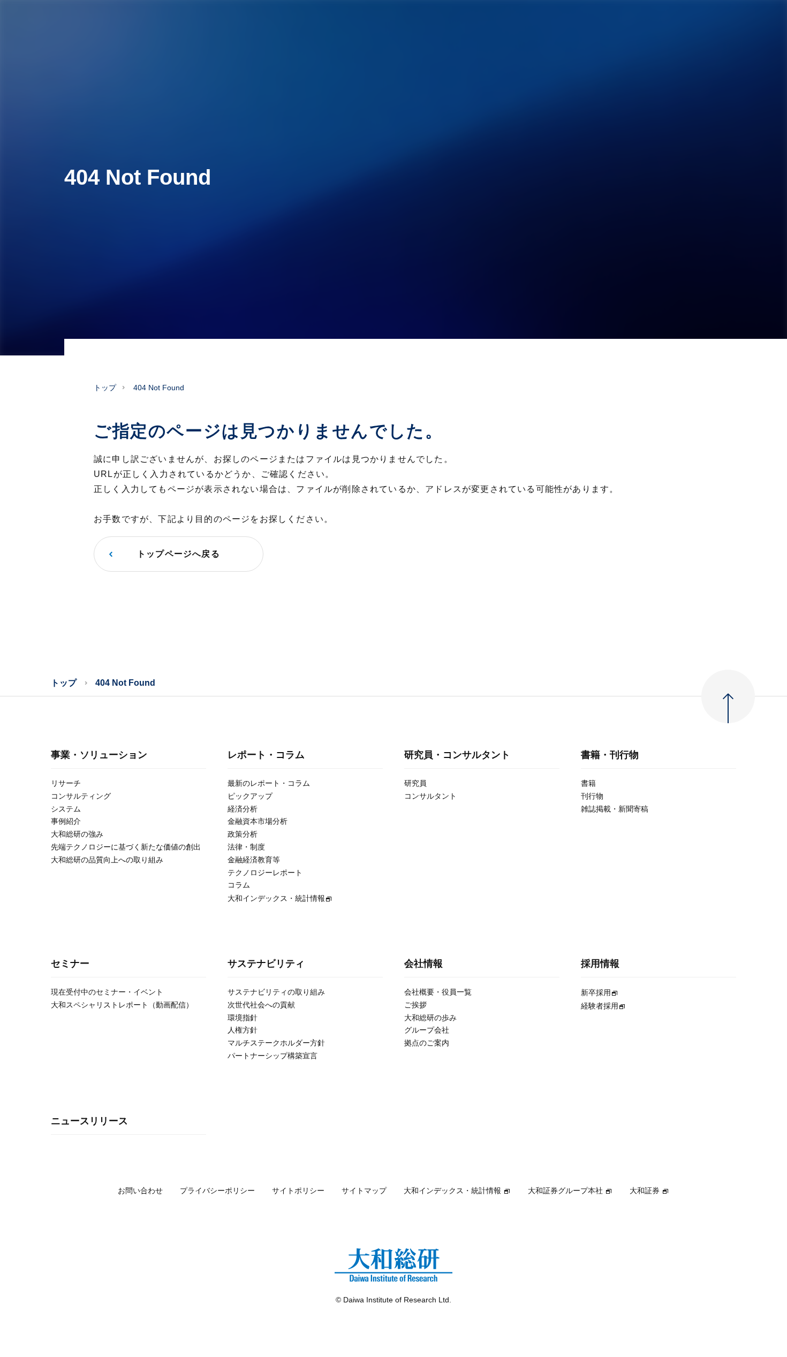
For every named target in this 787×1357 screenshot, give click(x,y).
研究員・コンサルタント (457, 755)
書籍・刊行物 (610, 755)
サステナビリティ (266, 964)
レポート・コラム (266, 755)
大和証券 (645, 1190)
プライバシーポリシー (217, 1190)
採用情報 (600, 964)
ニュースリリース (89, 1121)
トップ (105, 387)
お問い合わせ (140, 1190)
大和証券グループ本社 (565, 1190)
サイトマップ (364, 1190)
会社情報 (423, 964)
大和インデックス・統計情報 (452, 1190)
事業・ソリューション (99, 755)
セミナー (70, 964)
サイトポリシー (298, 1190)
